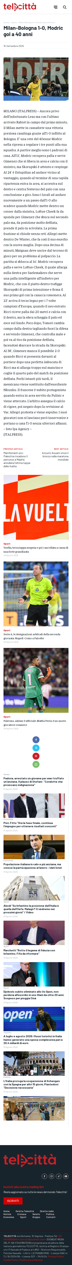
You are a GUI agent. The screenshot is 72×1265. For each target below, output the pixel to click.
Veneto (6, 774)
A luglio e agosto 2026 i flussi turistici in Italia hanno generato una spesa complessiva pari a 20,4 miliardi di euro (33, 1039)
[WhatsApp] (36, 764)
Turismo (7, 1032)
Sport (6, 901)
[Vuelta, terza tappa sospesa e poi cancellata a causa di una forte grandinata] (36, 507)
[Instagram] (51, 1176)
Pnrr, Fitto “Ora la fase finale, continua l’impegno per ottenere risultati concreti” (30, 824)
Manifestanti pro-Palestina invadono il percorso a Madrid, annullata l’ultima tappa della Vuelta (16, 459)
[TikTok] (58, 1176)
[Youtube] (66, 1176)
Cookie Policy (10, 1259)
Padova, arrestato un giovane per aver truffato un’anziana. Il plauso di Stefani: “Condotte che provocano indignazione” (33, 781)
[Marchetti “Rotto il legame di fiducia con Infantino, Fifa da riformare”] (34, 974)
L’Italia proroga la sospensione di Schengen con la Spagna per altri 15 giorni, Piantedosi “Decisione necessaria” (31, 1084)
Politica (6, 1077)
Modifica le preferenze (31, 1259)
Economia (8, 819)
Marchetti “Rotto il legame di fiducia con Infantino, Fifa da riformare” (29, 952)
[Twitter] (36, 747)
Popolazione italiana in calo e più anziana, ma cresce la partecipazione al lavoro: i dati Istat (32, 865)
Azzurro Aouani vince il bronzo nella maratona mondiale (55, 456)
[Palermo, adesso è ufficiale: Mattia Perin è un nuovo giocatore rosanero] (36, 680)
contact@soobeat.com (32, 1239)
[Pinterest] (36, 756)
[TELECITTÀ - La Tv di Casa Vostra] (19, 7)
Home (6, 22)
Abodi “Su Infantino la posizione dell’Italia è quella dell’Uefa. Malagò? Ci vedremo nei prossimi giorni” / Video (31, 909)
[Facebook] (36, 739)
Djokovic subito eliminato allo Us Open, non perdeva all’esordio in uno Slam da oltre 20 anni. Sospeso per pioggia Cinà (33, 995)
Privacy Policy (55, 1256)
